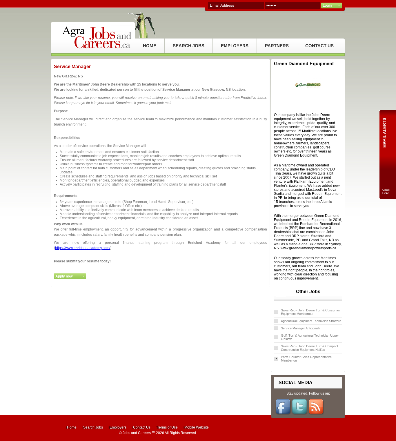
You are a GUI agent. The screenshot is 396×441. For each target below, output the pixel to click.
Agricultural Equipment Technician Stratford (311, 321)
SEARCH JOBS (188, 45)
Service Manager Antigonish (300, 328)
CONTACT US (319, 45)
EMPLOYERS (234, 45)
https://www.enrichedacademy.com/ (82, 248)
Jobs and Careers (137, 433)
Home (72, 427)
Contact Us (141, 427)
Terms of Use (167, 427)
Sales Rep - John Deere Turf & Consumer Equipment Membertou (310, 311)
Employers (118, 427)
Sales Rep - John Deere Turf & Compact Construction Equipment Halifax (309, 347)
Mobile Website (196, 427)
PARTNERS (277, 45)
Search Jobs (93, 427)
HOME (149, 45)
